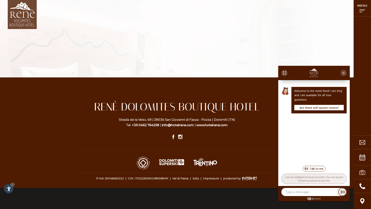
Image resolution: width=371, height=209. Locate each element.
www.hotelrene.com (212, 125)
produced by (232, 178)
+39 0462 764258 (145, 125)
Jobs (195, 178)
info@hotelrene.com (178, 125)
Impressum (211, 178)
